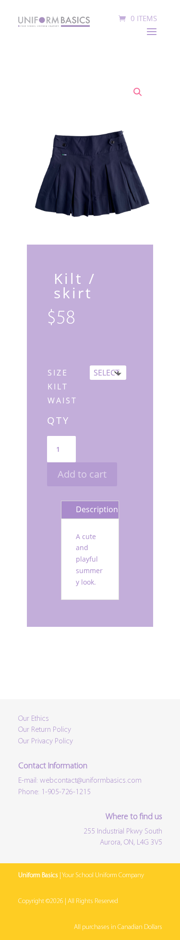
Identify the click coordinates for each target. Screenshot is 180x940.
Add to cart (82, 474)
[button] (137, 92)
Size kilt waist (62, 386)
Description (97, 509)
